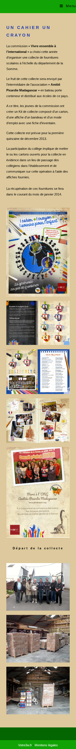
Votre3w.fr (25, 745)
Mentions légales (46, 745)
